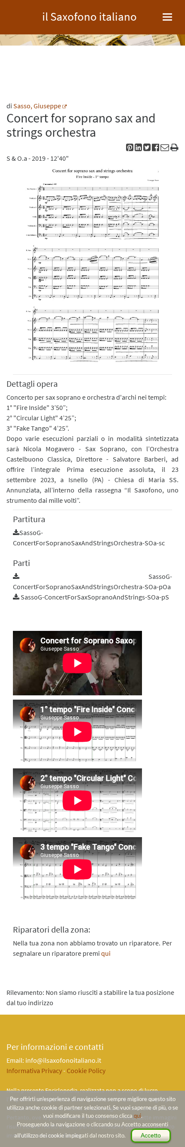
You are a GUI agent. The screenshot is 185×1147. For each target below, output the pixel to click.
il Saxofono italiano (89, 15)
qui (137, 1115)
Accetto (151, 1135)
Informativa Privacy (34, 1070)
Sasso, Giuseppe (37, 105)
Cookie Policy (86, 1070)
